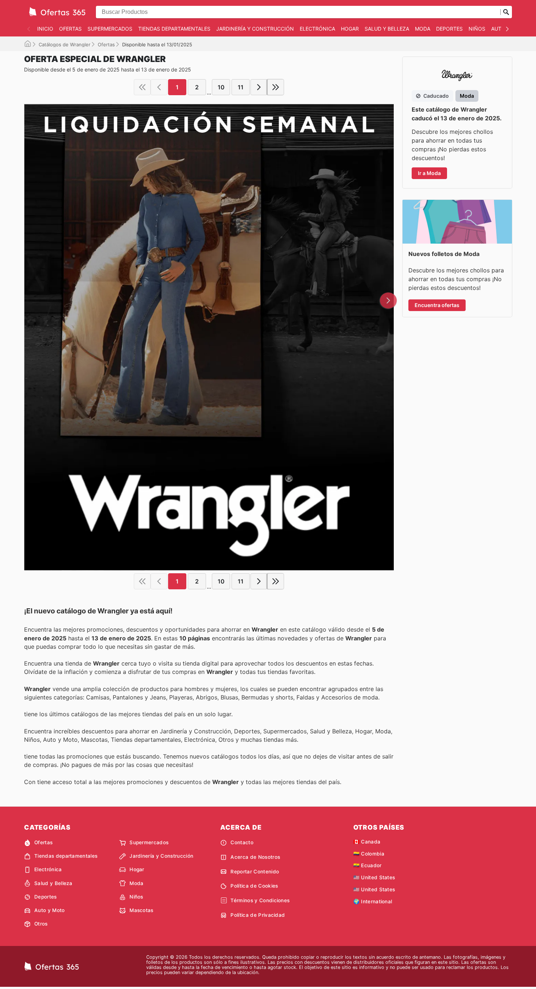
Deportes (449, 29)
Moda (422, 29)
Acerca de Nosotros (255, 857)
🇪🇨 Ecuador (367, 865)
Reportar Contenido (254, 871)
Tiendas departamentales (174, 29)
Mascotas (141, 910)
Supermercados (110, 29)
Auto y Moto (49, 910)
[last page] (275, 87)
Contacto (241, 842)
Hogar (350, 29)
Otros (41, 924)
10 (221, 87)
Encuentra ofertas (437, 305)
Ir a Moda (429, 173)
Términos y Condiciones (260, 900)
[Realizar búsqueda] (506, 12)
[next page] (258, 87)
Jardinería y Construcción (255, 29)
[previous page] (159, 87)
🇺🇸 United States (374, 877)
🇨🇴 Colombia (368, 854)
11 (241, 87)
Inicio (45, 29)
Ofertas (70, 29)
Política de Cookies (254, 886)
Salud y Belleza (387, 29)
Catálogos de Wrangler (64, 44)
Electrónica (317, 29)
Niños (477, 29)
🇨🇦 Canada (367, 842)
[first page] (142, 87)
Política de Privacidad (257, 915)
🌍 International (372, 901)
